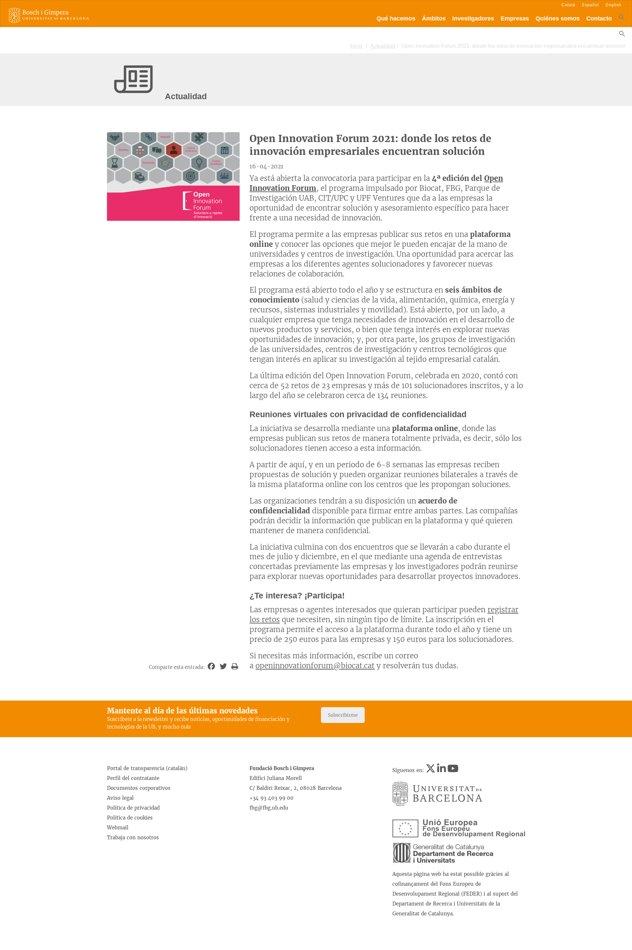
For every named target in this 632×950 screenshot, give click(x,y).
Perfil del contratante (133, 778)
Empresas (515, 18)
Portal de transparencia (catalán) (147, 768)
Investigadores (473, 18)
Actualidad (382, 46)
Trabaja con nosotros (133, 837)
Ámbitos (434, 18)
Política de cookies (130, 818)
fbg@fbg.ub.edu (269, 808)
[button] (621, 19)
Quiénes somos (558, 18)
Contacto (599, 18)
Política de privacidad (133, 808)
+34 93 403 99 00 (272, 798)
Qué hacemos (396, 18)
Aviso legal (120, 798)
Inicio (356, 46)
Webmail (117, 827)
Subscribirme (343, 715)
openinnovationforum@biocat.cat (315, 665)
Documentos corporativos (139, 788)
